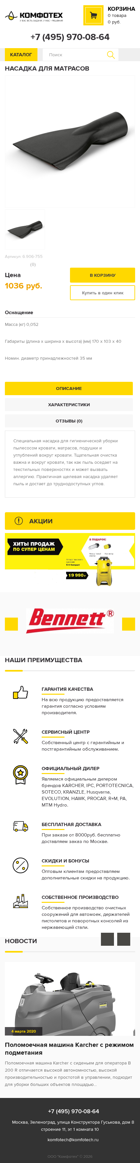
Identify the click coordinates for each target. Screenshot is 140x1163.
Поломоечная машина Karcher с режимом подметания (69, 1048)
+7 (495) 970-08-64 (70, 37)
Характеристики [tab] (69, 404)
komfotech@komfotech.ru (73, 1139)
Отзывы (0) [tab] (69, 420)
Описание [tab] (69, 388)
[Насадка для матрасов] (25, 229)
